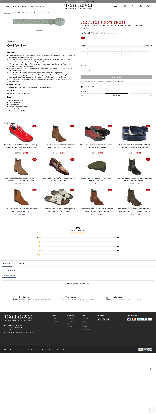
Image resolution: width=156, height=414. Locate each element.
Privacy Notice (86, 329)
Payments (85, 326)
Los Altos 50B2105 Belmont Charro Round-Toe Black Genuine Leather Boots (135, 179)
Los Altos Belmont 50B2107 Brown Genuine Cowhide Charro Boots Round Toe (97, 210)
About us (70, 318)
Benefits (69, 326)
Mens (54, 318)
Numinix (53, 349)
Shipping (85, 318)
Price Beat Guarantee (88, 323)
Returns (84, 321)
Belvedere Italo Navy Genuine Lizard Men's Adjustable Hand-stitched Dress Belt (134, 146)
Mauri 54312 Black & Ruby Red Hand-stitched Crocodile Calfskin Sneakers (96, 146)
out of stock (116, 77)
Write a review (10, 275)
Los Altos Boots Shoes (103, 22)
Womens (55, 321)
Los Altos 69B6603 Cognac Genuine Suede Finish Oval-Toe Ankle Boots (21, 210)
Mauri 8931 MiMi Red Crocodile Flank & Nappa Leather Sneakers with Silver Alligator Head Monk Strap (21, 147)
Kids (53, 323)
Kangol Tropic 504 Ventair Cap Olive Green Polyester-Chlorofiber (96, 179)
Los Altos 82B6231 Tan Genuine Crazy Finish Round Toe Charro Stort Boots (59, 146)
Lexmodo (67, 349)
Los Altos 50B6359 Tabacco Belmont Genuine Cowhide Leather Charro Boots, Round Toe (134, 210)
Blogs (69, 323)
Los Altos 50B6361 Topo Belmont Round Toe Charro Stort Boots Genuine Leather (21, 179)
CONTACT (115, 6)
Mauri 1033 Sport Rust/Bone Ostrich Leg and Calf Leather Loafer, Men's (59, 179)
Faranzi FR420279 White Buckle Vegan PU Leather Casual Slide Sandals (59, 210)
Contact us (70, 321)
